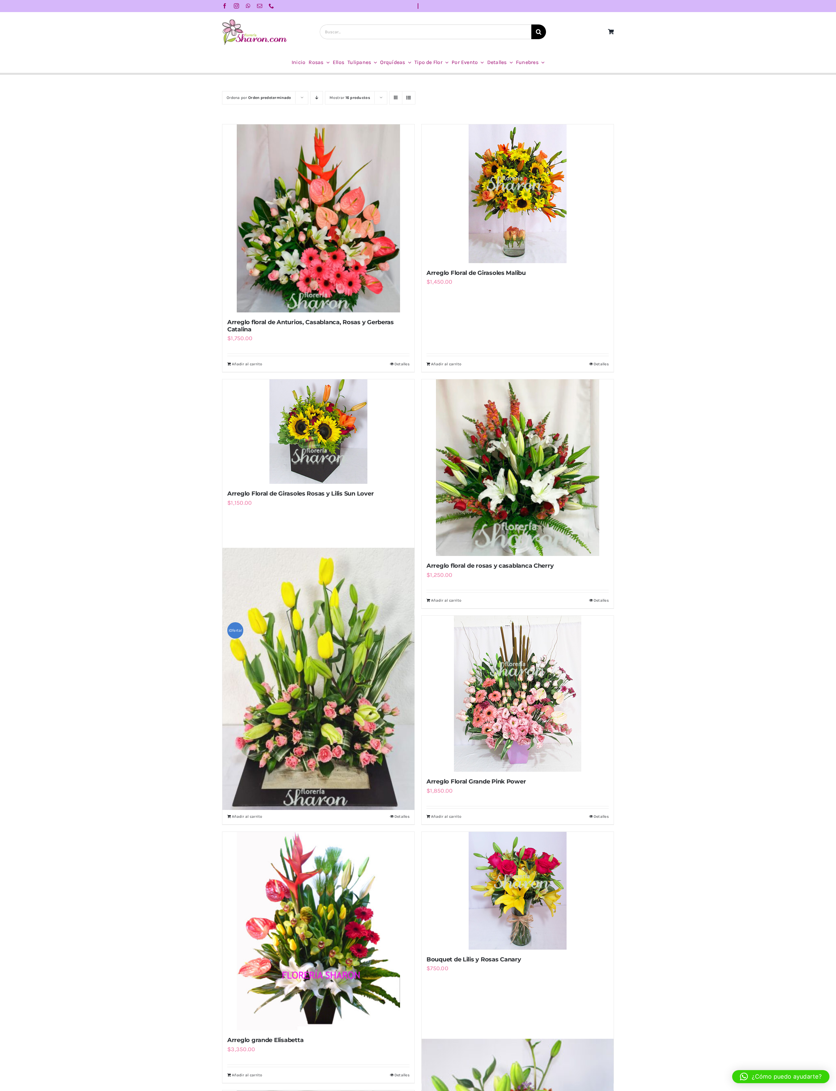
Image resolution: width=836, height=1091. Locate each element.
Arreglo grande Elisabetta (265, 1040)
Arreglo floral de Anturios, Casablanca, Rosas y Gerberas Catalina (310, 326)
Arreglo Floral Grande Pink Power (476, 781)
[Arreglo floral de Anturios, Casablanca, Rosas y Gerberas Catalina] (318, 218)
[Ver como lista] (408, 97)
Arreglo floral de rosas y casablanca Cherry (490, 565)
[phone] (271, 5)
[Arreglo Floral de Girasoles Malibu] (518, 193)
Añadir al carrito (247, 364)
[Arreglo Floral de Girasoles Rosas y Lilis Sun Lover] (318, 431)
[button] (780, 1076)
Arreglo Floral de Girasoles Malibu (476, 273)
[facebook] (224, 5)
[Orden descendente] (316, 97)
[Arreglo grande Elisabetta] (318, 931)
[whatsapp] (248, 5)
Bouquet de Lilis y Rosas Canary (473, 959)
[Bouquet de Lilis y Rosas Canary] (518, 891)
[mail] (259, 5)
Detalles (402, 364)
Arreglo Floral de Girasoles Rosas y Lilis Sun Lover (300, 493)
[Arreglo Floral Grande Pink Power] (518, 694)
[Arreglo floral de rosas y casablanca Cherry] (518, 467)
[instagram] (236, 5)
